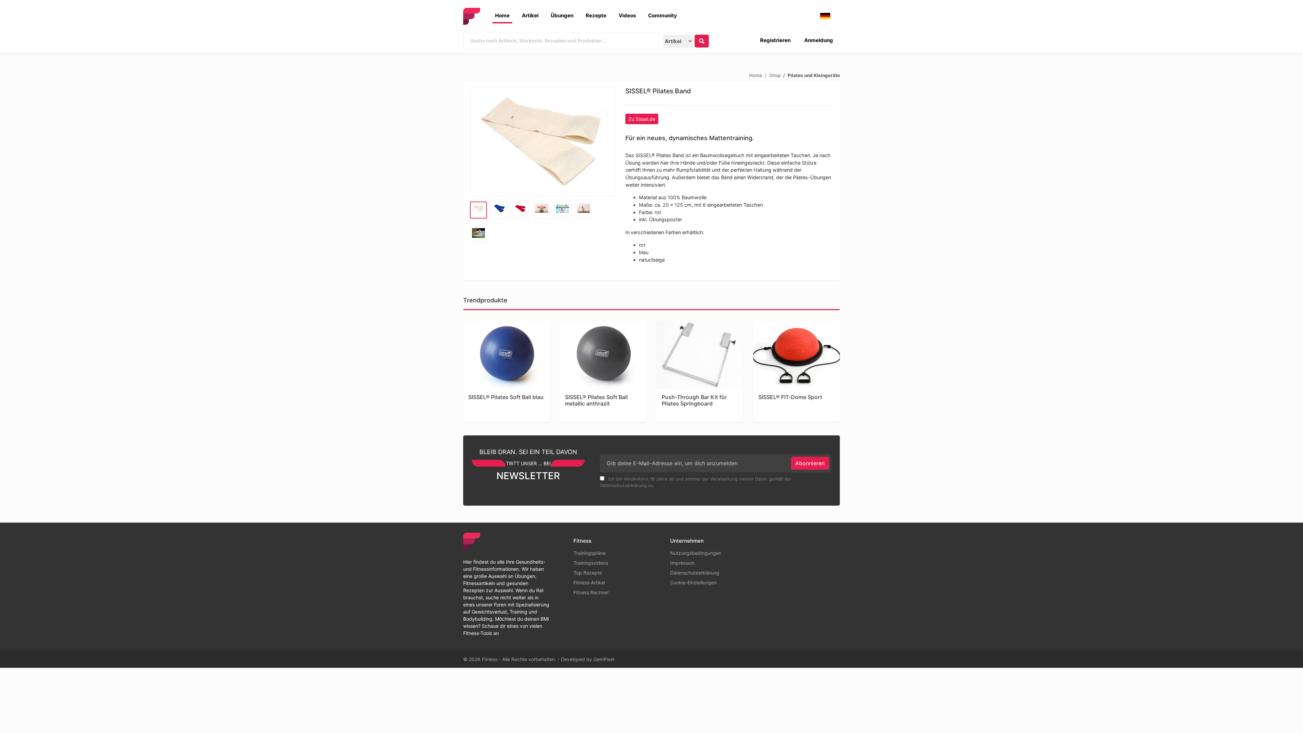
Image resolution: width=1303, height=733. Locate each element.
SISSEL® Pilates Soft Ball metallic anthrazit (596, 400)
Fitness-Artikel (589, 582)
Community (662, 15)
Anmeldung (818, 40)
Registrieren (775, 40)
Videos (627, 15)
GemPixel (603, 659)
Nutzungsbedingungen (695, 553)
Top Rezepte (587, 573)
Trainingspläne (589, 553)
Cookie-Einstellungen (693, 582)
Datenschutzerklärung (694, 573)
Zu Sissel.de (641, 119)
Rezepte (596, 15)
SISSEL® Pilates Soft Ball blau (506, 397)
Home (502, 15)
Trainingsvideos (590, 563)
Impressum (682, 563)
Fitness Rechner (591, 592)
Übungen (562, 15)
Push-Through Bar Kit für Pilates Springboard (694, 400)
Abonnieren (810, 463)
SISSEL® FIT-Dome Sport (790, 397)
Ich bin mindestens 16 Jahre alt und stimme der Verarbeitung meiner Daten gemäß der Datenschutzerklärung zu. (696, 482)
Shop (774, 75)
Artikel (530, 15)
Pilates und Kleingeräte (814, 75)
